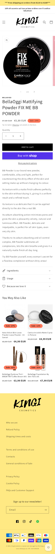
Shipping (15, 125)
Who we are (12, 422)
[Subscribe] (45, 509)
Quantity (6, 130)
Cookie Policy (12, 483)
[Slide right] (34, 91)
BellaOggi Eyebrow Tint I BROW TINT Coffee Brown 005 (14, 375)
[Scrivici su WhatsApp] (37, 521)
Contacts (10, 456)
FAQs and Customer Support (20, 490)
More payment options (27, 163)
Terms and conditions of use (20, 449)
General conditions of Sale (19, 463)
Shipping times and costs (18, 436)
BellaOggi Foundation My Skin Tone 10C (38, 375)
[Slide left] (20, 91)
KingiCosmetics (16, 546)
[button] (3, 22)
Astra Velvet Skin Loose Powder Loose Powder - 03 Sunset (13, 334)
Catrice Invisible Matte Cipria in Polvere (40, 333)
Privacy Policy (12, 476)
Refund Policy (13, 429)
